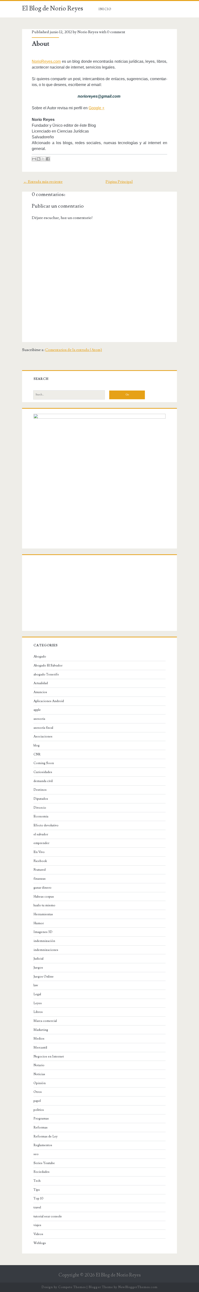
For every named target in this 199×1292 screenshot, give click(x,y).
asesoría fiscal (43, 728)
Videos (38, 1234)
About (40, 44)
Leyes (37, 1003)
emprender (41, 843)
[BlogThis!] (38, 159)
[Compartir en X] (43, 159)
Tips (36, 1190)
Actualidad (40, 683)
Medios (38, 1039)
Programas (41, 1118)
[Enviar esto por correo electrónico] (34, 159)
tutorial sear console (47, 1216)
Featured (39, 870)
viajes (37, 1225)
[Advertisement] (99, 594)
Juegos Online (43, 977)
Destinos (40, 790)
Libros (38, 1012)
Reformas (40, 1127)
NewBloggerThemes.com (138, 1287)
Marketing (40, 1030)
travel (37, 1207)
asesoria (39, 719)
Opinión (39, 1083)
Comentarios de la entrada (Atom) (73, 349)
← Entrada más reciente (43, 181)
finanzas (39, 879)
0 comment (116, 32)
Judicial (38, 959)
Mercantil (40, 1047)
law (35, 985)
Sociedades (41, 1172)
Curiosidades (42, 772)
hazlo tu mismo (44, 905)
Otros (37, 1092)
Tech (37, 1181)
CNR (37, 754)
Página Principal (119, 181)
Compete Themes (72, 1287)
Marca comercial (45, 1021)
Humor (38, 923)
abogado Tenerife (46, 674)
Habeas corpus (43, 897)
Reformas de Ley (45, 1136)
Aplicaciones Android (48, 701)
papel (37, 1101)
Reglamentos (42, 1145)
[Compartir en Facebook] (47, 159)
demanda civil (43, 781)
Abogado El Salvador (47, 665)
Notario (38, 1065)
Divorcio (39, 808)
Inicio (105, 9)
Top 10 (38, 1198)
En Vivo (39, 852)
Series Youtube (44, 1163)
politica (38, 1110)
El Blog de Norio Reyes (52, 8)
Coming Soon (43, 763)
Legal (37, 994)
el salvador (40, 834)
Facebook (40, 861)
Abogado (39, 656)
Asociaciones (42, 736)
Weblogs (39, 1243)
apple (37, 710)
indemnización (44, 941)
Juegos (38, 968)
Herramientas (43, 914)
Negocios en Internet (48, 1056)
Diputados (40, 799)
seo (36, 1154)
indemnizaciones (45, 950)
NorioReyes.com (46, 61)
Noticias (39, 1074)
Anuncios (40, 692)
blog (36, 745)
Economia (40, 816)
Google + (96, 108)
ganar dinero (42, 888)
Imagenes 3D (42, 932)
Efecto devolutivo (45, 825)
